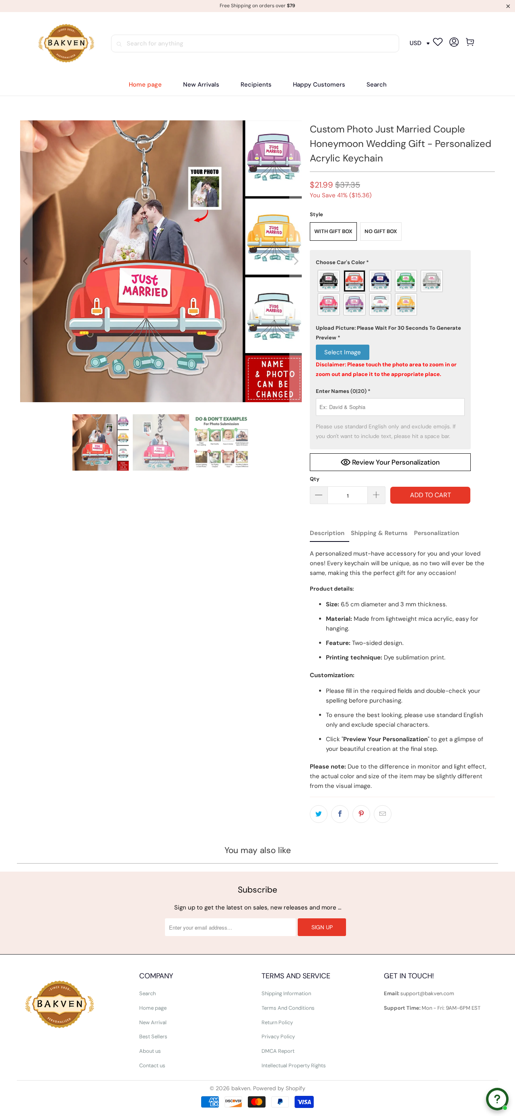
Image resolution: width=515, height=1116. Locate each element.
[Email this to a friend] (382, 814)
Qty (314, 478)
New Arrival (153, 1022)
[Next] (295, 261)
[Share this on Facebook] (340, 814)
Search (147, 993)
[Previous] (26, 261)
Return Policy (277, 1022)
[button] (256, 85)
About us (150, 1051)
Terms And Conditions (288, 1007)
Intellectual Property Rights (294, 1065)
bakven (240, 1088)
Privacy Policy (278, 1036)
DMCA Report (278, 1051)
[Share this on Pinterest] (361, 814)
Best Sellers (153, 1036)
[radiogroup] (390, 292)
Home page (153, 1007)
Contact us (152, 1065)
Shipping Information (286, 993)
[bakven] (66, 43)
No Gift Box (381, 231)
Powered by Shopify (279, 1088)
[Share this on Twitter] (319, 814)
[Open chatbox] (497, 1099)
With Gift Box (333, 231)
